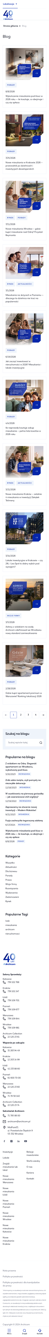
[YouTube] (25, 1141)
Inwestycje (8, 1152)
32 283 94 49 (14, 1051)
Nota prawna (9, 1271)
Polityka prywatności (13, 1277)
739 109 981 (13, 1028)
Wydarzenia (25, 787)
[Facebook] (4, 1141)
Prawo (8, 880)
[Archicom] (24, 15)
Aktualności (11, 867)
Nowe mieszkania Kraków (8, 1241)
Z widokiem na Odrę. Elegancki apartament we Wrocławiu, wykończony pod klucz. (20, 767)
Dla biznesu (11, 871)
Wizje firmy (11, 884)
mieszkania (11, 925)
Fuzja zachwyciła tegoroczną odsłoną (24, 821)
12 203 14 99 (14, 1060)
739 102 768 (13, 982)
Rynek (8, 901)
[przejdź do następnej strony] (43, 715)
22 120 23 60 (14, 1087)
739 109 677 (13, 1010)
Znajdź (24, 1334)
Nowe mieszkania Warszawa (8, 1179)
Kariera (30, 1173)
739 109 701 (13, 1001)
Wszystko (10, 863)
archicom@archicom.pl (19, 1122)
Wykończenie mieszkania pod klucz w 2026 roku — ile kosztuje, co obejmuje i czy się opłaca (24, 834)
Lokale (6, 1158)
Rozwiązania (24, 774)
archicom (10, 930)
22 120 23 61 (13, 1037)
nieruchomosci (12, 934)
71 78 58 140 (14, 1096)
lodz (7, 921)
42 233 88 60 (14, 1069)
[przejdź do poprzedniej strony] (6, 715)
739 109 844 (13, 1019)
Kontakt (30, 1179)
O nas (29, 1167)
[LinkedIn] (18, 1141)
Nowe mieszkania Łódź (8, 1191)
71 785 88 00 (14, 1116)
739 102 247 (13, 991)
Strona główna (10, 26)
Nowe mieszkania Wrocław (8, 1216)
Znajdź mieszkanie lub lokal (10, 1167)
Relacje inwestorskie (33, 1153)
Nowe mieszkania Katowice (8, 1228)
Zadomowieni (12, 897)
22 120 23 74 (13, 1105)
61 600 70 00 (14, 1078)
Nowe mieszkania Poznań (8, 1204)
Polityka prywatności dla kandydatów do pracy (21, 1284)
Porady (21, 841)
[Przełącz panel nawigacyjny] (9, 1331)
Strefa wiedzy (33, 1161)
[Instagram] (11, 1141)
